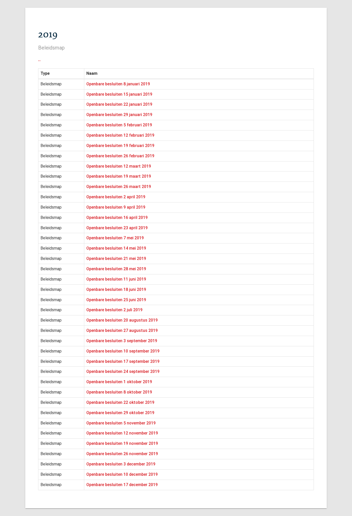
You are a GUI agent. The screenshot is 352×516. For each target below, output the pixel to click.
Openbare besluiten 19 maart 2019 (118, 176)
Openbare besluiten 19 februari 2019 (120, 145)
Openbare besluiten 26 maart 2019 (118, 186)
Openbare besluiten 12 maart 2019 (118, 166)
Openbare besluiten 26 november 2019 (122, 453)
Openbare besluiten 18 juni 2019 (116, 289)
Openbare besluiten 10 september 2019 (123, 351)
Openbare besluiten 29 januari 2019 (119, 114)
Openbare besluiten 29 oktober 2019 (120, 412)
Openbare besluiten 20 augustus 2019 (122, 320)
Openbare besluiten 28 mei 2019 (116, 268)
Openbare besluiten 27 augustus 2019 (122, 330)
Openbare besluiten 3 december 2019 (120, 464)
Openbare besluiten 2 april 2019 (115, 196)
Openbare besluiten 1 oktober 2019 (119, 381)
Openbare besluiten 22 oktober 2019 (120, 402)
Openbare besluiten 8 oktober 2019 (119, 392)
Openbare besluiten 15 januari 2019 (119, 94)
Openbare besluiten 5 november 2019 (121, 423)
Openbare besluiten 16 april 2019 (117, 217)
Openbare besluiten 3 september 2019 (121, 340)
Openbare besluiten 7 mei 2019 (115, 237)
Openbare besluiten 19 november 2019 (122, 443)
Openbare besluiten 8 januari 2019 (118, 83)
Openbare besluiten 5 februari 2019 (119, 124)
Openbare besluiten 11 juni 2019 (116, 279)
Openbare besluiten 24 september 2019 (123, 371)
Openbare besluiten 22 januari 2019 (119, 104)
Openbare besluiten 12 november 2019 (122, 433)
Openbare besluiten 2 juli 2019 (114, 309)
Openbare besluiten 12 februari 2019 (120, 135)
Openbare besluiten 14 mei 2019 (116, 248)
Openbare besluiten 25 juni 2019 (116, 299)
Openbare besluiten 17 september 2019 (123, 361)
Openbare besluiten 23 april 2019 (117, 227)
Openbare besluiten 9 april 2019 (115, 207)
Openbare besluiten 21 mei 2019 (116, 258)
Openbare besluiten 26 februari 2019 (120, 155)
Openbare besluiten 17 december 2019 (122, 484)
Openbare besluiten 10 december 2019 (122, 474)
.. (39, 59)
